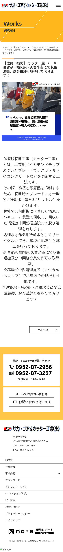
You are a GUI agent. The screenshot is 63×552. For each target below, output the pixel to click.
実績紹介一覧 (20, 47)
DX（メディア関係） (16, 493)
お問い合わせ (12, 507)
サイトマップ (12, 520)
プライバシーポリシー (17, 513)
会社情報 (10, 466)
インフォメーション (16, 487)
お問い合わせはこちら (35, 402)
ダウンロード (12, 480)
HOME (5, 47)
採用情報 (10, 500)
